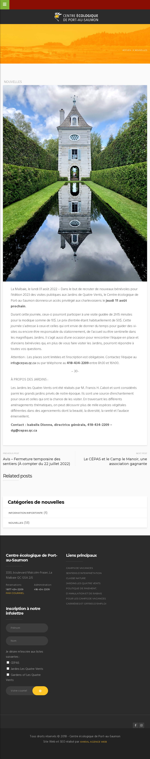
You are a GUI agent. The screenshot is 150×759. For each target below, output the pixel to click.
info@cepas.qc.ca (23, 363)
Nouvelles (141, 50)
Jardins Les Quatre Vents (83, 583)
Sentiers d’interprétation (84, 573)
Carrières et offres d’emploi (86, 603)
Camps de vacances (79, 568)
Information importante (26, 512)
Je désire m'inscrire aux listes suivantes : (24, 654)
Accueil (126, 50)
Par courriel (15, 593)
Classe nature (76, 578)
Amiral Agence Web (93, 741)
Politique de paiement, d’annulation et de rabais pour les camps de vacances (86, 593)
